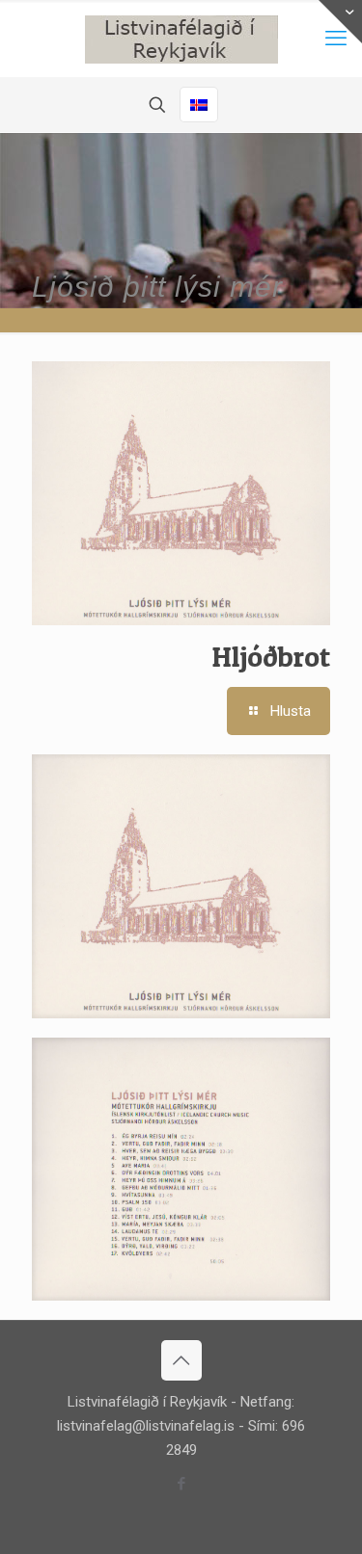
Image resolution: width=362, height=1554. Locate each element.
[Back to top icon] (181, 1360)
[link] (181, 886)
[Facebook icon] (181, 1483)
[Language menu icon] (199, 104)
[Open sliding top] (340, 21)
